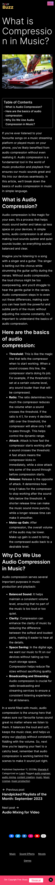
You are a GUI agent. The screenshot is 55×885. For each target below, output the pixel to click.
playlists (21, 736)
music (39, 777)
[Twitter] (17, 836)
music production (20, 781)
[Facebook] (11, 836)
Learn (22, 773)
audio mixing (9, 777)
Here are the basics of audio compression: (23, 113)
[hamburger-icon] (50, 3)
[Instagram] (30, 836)
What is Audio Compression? (24, 107)
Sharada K (43, 769)
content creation (26, 777)
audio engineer (42, 773)
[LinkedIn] (24, 836)
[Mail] (43, 836)
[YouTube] (37, 836)
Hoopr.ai (36, 880)
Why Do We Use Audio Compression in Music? (20, 122)
